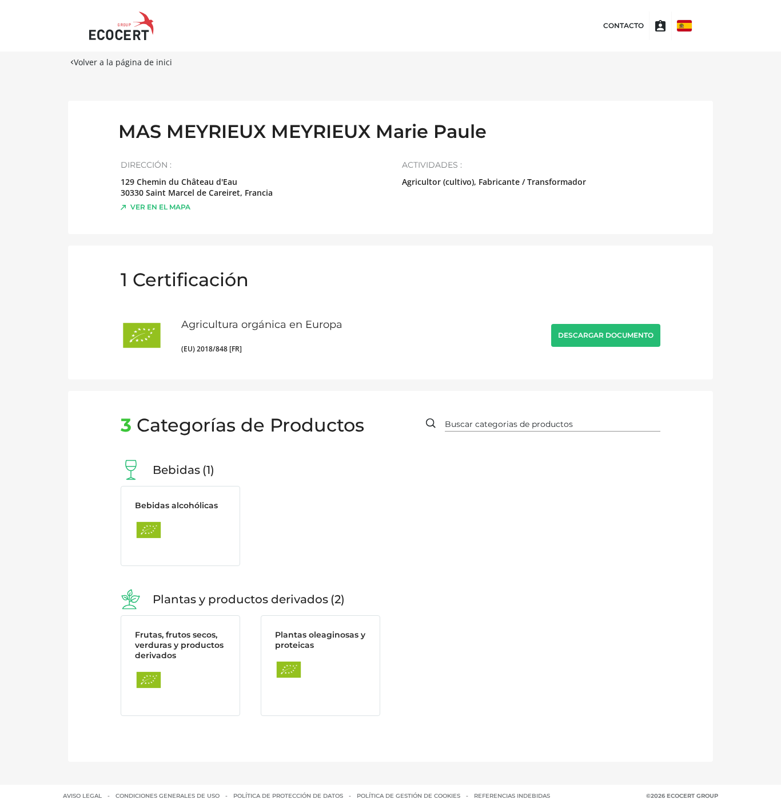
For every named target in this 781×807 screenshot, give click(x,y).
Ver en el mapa (160, 207)
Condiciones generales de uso (167, 796)
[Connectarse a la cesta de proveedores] (660, 25)
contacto (623, 25)
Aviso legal (82, 796)
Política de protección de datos (288, 796)
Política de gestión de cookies (408, 796)
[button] (684, 25)
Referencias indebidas (512, 796)
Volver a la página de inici (123, 62)
